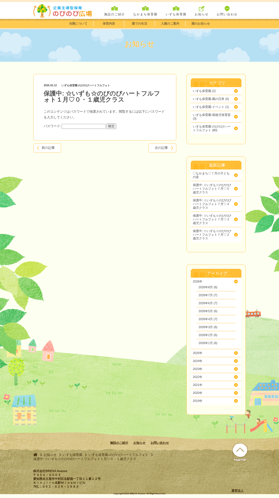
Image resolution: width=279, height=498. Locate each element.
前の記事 (48, 147)
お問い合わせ (160, 442)
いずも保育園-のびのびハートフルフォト (85, 85)
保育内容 (109, 23)
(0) (211, 99)
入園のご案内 (170, 23)
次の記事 (161, 147)
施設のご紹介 (119, 442)
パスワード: (53, 126)
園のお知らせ (201, 23)
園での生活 (139, 23)
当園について (78, 23)
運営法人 (237, 490)
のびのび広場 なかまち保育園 (63, 10)
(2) (204, 91)
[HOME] (35, 454)
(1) (211, 107)
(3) (212, 116)
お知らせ (139, 442)
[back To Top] (240, 452)
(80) (212, 128)
